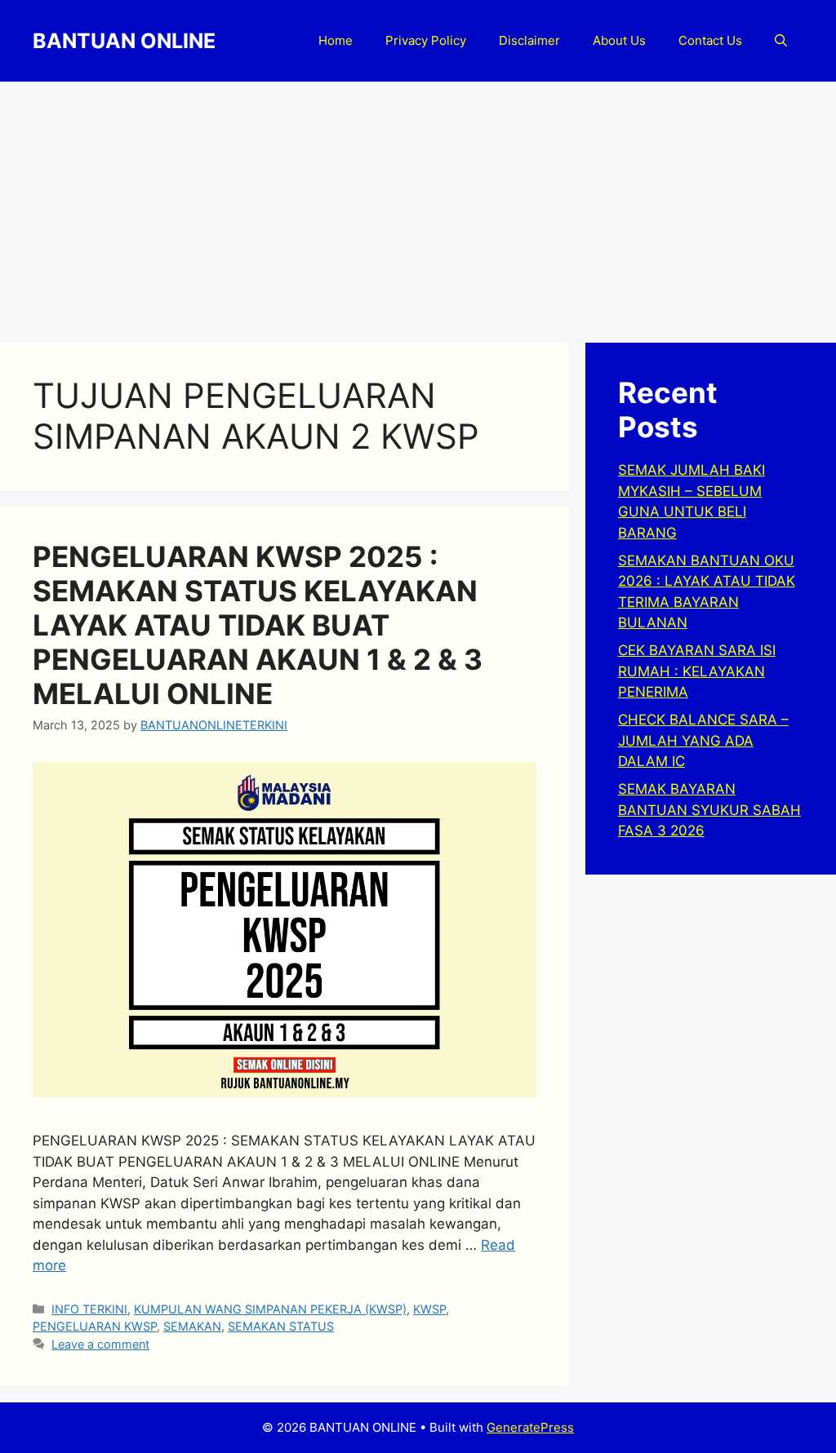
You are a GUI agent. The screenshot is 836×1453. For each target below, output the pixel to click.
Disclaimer (529, 40)
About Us (619, 40)
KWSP (429, 1309)
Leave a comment (100, 1344)
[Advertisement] (418, 204)
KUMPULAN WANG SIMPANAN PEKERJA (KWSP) (270, 1309)
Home (335, 40)
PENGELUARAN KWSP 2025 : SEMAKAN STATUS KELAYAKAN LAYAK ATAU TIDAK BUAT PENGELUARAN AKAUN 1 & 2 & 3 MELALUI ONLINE (257, 625)
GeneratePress (530, 1427)
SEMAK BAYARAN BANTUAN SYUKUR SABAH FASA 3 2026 (709, 810)
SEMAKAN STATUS (281, 1326)
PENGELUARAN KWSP (95, 1326)
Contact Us (710, 40)
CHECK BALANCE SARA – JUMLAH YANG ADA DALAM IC (703, 740)
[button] (780, 40)
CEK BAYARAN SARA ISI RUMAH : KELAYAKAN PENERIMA (697, 671)
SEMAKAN (192, 1326)
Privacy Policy (425, 40)
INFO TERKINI (89, 1309)
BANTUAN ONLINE (124, 41)
